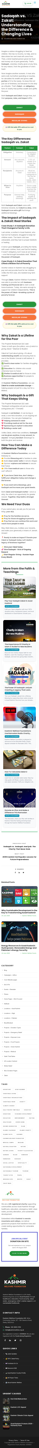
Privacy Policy (13, 1440)
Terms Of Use (24, 1440)
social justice (8, 1163)
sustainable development (12, 1167)
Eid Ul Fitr (7, 984)
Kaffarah (6, 1004)
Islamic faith (7, 1134)
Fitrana (6, 994)
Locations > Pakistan (10, 1018)
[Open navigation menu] (35, 3)
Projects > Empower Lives (12, 1037)
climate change (8, 1105)
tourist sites (8, 1175)
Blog (5, 970)
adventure (7, 1089)
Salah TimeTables (9, 1056)
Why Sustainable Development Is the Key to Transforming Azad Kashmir (19, 911)
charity (22, 1101)
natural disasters (10, 1146)
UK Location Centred (10, 1061)
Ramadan (24, 1154)
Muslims (21, 1142)
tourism (25, 1171)
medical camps (8, 1142)
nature (23, 1146)
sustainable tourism (10, 1171)
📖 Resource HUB (11, 1368)
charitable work (9, 1101)
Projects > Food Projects (12, 1042)
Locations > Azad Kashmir (12, 1008)
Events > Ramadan (10, 989)
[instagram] (20, 1340)
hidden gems (20, 1122)
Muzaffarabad (8, 1023)
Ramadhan (6, 1159)
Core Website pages (10, 980)
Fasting (32, 1118)
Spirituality (22, 1163)
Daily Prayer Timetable (11, 1110)
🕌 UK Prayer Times (11, 1378)
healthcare (7, 1122)
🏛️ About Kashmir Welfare (13, 1382)
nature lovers (8, 1150)
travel (19, 1175)
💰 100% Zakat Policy (12, 1358)
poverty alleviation (25, 1150)
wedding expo (8, 1179)
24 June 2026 (6, 953)
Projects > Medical (10, 1051)
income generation (10, 1126)
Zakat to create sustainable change (16, 385)
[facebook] (5, 1340)
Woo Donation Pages (10, 1070)
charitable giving (9, 1093)
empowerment (20, 1118)
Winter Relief (8, 1066)
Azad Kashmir (20, 1089)
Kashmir (20, 1134)
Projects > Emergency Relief (13, 1032)
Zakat (19, 107)
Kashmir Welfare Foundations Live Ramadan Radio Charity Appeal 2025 (18, 732)
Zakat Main (7, 1183)
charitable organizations (12, 1097)
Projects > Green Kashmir (12, 1047)
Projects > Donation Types (12, 1027)
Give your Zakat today (13, 547)
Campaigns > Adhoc (10, 975)
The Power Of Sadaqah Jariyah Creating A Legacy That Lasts (18, 688)
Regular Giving (19, 121)
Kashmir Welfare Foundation (14, 38)
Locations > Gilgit (9, 1013)
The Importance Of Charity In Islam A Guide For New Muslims (18, 645)
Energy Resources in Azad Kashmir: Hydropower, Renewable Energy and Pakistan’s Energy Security (19, 947)
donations (7, 1114)
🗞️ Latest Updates (11, 1354)
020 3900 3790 (16, 1327)
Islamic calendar (9, 1130)
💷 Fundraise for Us (11, 1363)
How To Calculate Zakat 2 (16, 772)
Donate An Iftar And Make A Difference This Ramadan (17, 811)
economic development (23, 1114)
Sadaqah (19, 114)
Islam (23, 1126)
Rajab (15, 1154)
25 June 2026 (6, 915)
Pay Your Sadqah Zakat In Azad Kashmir (18, 602)
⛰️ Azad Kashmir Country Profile (15, 1373)
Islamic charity (25, 1130)
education (7, 1118)
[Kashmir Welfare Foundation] (6, 3)
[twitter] (15, 1340)
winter (19, 1179)
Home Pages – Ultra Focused (13, 999)
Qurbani (6, 1154)
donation (27, 1110)
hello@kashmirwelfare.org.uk (14, 1330)
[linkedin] (10, 1340)
